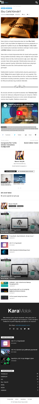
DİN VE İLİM (9, 6)
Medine (12, 128)
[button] (36, 2)
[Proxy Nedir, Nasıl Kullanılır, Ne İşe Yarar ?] (4, 237)
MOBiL (3, 385)
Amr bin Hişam (11, 127)
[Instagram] (14, 329)
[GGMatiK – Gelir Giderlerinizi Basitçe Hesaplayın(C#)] (4, 284)
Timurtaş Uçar (20, 130)
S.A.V (36, 128)
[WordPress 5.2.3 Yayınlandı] (19, 223)
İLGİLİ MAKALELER (10, 171)
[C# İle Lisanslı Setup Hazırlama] (4, 298)
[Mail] (18, 329)
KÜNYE (16, 399)
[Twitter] (25, 329)
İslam (3, 128)
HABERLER (4, 376)
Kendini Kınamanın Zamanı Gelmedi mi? (6, 184)
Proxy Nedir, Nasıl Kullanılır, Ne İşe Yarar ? (21, 236)
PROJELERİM (10, 399)
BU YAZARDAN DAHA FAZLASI (25, 171)
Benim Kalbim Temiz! (31, 143)
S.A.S (32, 128)
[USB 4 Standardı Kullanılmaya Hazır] (4, 252)
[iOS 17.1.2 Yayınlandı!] (4, 245)
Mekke (16, 128)
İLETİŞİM (30, 399)
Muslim (21, 128)
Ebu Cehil (25, 127)
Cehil (17, 127)
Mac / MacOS (4, 382)
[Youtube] (28, 329)
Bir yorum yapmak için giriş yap (10, 196)
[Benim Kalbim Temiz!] (19, 178)
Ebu (20, 127)
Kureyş (7, 128)
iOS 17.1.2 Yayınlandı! (15, 243)
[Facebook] (10, 329)
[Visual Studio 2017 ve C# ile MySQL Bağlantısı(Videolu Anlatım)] (4, 290)
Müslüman (27, 128)
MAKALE (3, 8)
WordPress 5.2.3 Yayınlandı (11, 230)
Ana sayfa (3, 6)
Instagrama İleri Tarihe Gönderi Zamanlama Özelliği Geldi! (9, 145)
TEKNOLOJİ (4, 374)
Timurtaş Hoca (11, 130)
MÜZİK (3, 387)
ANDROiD (3, 390)
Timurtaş (4, 130)
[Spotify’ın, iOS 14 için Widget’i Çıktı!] (5, 361)
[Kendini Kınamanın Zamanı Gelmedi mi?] (7, 178)
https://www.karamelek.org (19, 163)
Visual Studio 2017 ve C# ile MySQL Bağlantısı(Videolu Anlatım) (19, 290)
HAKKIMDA (23, 399)
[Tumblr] (21, 329)
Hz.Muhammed (32, 127)
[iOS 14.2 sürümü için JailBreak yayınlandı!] (5, 352)
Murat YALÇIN (10, 14)
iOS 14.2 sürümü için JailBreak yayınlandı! (24, 350)
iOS (2, 379)
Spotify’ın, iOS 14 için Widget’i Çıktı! (22, 358)
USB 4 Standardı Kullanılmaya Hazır (19, 250)
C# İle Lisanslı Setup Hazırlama (18, 296)
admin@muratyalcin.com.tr (23, 325)
